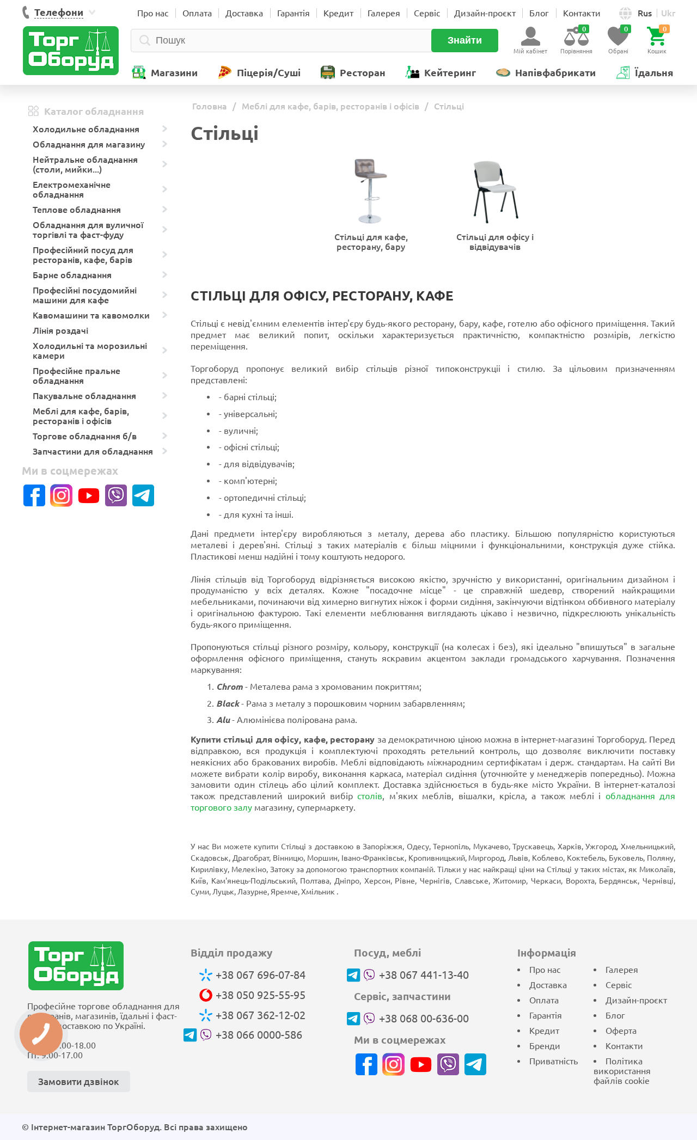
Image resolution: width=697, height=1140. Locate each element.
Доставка (244, 13)
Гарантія (293, 13)
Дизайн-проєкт (485, 13)
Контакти (582, 13)
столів (369, 796)
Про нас (152, 13)
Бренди (544, 1046)
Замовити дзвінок (78, 1081)
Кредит (338, 13)
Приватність (553, 1061)
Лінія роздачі (60, 330)
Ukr (668, 13)
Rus (645, 13)
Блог (539, 13)
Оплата (197, 13)
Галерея (384, 13)
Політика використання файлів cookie (622, 1071)
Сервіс (427, 13)
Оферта (621, 1030)
